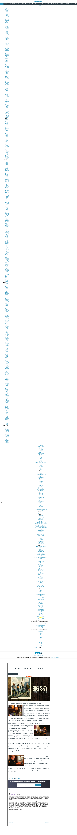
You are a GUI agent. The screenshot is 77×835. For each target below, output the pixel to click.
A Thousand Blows (7, 88)
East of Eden (7, 192)
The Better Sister (7, 397)
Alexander (6, 164)
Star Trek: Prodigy (6, 237)
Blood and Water (6, 184)
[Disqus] (29, 806)
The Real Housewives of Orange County (41, 527)
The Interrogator (40, 490)
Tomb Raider (7, 418)
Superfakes (7, 329)
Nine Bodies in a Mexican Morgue (7, 436)
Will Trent (40, 454)
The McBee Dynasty (41, 521)
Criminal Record (7, 17)
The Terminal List (7, 411)
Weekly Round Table (41, 618)
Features (39, 591)
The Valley (40, 529)
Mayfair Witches (40, 513)
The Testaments (7, 151)
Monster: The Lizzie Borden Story (7, 214)
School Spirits (7, 303)
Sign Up (35, 647)
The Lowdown (41, 542)
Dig (6, 322)
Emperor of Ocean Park (7, 431)
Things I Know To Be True (7, 414)
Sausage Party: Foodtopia (6, 391)
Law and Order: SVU (41, 497)
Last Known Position (7, 375)
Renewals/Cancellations (41, 612)
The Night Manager (6, 407)
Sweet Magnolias (7, 240)
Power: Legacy (40, 583)
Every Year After (7, 363)
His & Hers (7, 199)
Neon (7, 218)
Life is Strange (7, 377)
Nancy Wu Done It (7, 381)
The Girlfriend (7, 403)
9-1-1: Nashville (40, 445)
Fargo (41, 537)
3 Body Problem (6, 160)
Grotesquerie (41, 539)
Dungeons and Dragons (7, 291)
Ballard (7, 349)
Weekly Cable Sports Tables (40, 625)
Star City (6, 61)
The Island (7, 143)
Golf (6, 198)
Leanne (7, 209)
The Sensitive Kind (41, 544)
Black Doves (7, 180)
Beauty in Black (6, 177)
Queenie (6, 135)
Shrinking (6, 58)
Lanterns (40, 556)
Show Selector (7, 3)
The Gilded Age (40, 564)
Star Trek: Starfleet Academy (6, 308)
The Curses (7, 250)
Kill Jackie (7, 373)
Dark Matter (7, 18)
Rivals (7, 138)
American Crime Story (40, 533)
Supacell (6, 238)
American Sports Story (40, 536)
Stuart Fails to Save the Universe (41, 560)
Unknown (6, 419)
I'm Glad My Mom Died (7, 34)
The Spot (6, 149)
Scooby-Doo (7, 231)
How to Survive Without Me (41, 554)
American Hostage (6, 428)
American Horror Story (40, 534)
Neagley (7, 382)
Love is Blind (7, 211)
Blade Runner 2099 (7, 352)
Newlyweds (41, 499)
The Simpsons (41, 491)
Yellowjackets (41, 579)
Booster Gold (41, 548)
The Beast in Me (7, 244)
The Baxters (7, 395)
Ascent (7, 285)
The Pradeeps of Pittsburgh (7, 409)
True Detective (41, 571)
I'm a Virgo (7, 368)
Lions (41, 558)
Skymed (6, 304)
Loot (7, 41)
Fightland (40, 580)
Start (2, 3)
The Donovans (40, 578)
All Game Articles (40, 631)
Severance (7, 55)
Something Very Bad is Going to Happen (7, 234)
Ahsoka (7, 91)
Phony (7, 134)
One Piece (7, 221)
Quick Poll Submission (40, 610)
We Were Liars (6, 421)
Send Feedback (40, 614)
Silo (6, 56)
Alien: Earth (7, 155)
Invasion (6, 37)
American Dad (41, 480)
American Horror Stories (7, 157)
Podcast (41, 608)
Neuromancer (7, 50)
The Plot (6, 145)
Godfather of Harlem (7, 433)
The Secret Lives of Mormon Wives (7, 147)
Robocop (6, 388)
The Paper (7, 340)
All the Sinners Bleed (7, 167)
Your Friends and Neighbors (7, 85)
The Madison (7, 316)
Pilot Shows (41, 606)
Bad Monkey (7, 8)
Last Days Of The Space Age (7, 96)
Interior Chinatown (7, 125)
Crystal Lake (7, 321)
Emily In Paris (7, 193)
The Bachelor (41, 449)
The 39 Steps (7, 242)
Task (40, 562)
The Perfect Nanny (41, 567)
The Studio (7, 78)
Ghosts (41, 463)
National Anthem (40, 504)
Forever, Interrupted (7, 195)
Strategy (41, 643)
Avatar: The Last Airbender (7, 173)
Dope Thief (7, 20)
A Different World (7, 162)
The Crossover (7, 110)
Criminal (7, 358)
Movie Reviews (40, 605)
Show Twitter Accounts (40, 615)
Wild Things (7, 82)
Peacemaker (41, 559)
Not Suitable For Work (7, 129)
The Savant (7, 76)
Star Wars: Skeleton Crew (7, 106)
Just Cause (7, 370)
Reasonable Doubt (7, 137)
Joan (41, 473)
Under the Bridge (6, 153)
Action (41, 638)
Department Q (7, 191)
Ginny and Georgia (7, 197)
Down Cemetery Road (6, 22)
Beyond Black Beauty (7, 351)
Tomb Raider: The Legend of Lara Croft (7, 274)
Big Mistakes (7, 179)
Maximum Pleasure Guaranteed (7, 47)
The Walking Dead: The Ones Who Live (41, 509)
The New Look (6, 74)
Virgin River (7, 278)
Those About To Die (7, 341)
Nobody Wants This (7, 220)
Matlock (41, 464)
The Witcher (7, 269)
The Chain (40, 563)
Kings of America (6, 207)
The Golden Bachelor (40, 451)
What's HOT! (41, 619)
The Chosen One (7, 246)
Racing (41, 640)
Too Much (6, 275)
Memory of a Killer (41, 488)
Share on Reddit (29, 676)
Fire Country (41, 461)
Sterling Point (7, 393)
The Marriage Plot (41, 543)
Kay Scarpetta (6, 372)
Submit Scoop (41, 617)
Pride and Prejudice (6, 224)
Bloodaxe (6, 353)
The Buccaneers (7, 66)
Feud (41, 538)
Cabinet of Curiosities (7, 188)
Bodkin (7, 185)
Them (7, 412)
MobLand (6, 300)
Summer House (40, 519)
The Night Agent (6, 266)
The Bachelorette (40, 450)
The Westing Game (41, 569)
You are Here (41, 587)
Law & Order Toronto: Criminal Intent (40, 474)
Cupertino (40, 456)
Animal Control (40, 481)
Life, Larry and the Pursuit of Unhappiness (40, 557)
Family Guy (41, 485)
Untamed (6, 277)
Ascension (7, 7)
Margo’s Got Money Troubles (7, 44)
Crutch (7, 289)
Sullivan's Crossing (41, 477)
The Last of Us (41, 565)
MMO (41, 645)
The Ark (41, 590)
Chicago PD (41, 495)
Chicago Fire (41, 493)
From (7, 432)
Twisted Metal (7, 342)
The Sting (6, 77)
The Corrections (7, 249)
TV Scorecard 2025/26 (40, 616)
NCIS (41, 465)
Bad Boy (6, 174)
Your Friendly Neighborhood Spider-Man (7, 116)
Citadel (7, 356)
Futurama (6, 123)
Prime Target (7, 54)
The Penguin (41, 566)
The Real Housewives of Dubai (41, 524)
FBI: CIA (41, 460)
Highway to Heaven (41, 487)
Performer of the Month (44, 3)
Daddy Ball (7, 190)
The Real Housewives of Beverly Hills (41, 523)
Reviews (40, 613)
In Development (40, 603)
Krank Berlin (7, 38)
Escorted (6, 360)
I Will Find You (6, 205)
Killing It (7, 324)
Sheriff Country (40, 468)
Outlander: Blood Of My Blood (40, 581)
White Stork (7, 279)
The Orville (7, 144)
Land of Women (7, 40)
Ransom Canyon (6, 227)
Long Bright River (7, 325)
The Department (40, 577)
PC (40, 634)
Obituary (6, 130)
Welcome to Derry (41, 573)
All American (41, 471)
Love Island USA (7, 327)
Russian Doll (7, 229)
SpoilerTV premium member (55, 657)
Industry (41, 555)
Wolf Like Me (7, 346)
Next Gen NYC (40, 518)
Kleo (7, 208)
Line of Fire (41, 498)
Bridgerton (7, 186)
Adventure (40, 639)
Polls (26, 3)
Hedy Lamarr (7, 30)
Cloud (41, 632)
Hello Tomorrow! (7, 32)
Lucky (7, 42)
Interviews (40, 602)
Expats (7, 361)
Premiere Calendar (41, 609)
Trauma (7, 317)
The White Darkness (7, 79)
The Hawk (6, 260)
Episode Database (41, 599)
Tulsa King (7, 318)
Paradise (6, 133)
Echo (7, 93)
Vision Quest (7, 113)
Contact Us (40, 598)
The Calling (7, 334)
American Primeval (6, 169)
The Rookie (41, 452)
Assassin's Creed (7, 171)
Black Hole (7, 181)
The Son (40, 568)
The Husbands (6, 70)
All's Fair (6, 119)
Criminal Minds (7, 288)
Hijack (7, 33)
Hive (7, 367)
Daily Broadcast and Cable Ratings (40, 623)
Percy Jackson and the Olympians (7, 100)
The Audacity (41, 506)
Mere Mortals (7, 48)
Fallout (7, 364)
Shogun (7, 158)
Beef (7, 176)
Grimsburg (40, 486)
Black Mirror (7, 182)
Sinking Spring (7, 57)
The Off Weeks (7, 75)
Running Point (7, 228)
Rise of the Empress (7, 387)
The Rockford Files (41, 501)
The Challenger (7, 400)
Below (7, 178)
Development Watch (41, 597)
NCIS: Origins (41, 467)
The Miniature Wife (7, 339)
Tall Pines (6, 241)
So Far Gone (7, 232)
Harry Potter (41, 552)
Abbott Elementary (41, 446)
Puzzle (41, 644)
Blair (40, 547)
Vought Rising (7, 420)
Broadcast (39, 443)
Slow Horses (7, 59)
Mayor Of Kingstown (7, 299)
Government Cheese (7, 29)
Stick (7, 62)
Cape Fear (7, 15)
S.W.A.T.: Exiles (40, 585)
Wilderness (7, 422)
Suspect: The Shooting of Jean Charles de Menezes (7, 313)
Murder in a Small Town (40, 489)
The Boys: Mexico (7, 398)
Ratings (41, 611)
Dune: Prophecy (40, 550)
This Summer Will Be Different (7, 271)
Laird (7, 295)
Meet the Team (40, 604)
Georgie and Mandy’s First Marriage (40, 462)
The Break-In (7, 330)
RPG (40, 641)
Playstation (40, 635)
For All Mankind (6, 26)
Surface (7, 63)
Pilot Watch (41, 607)
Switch (41, 636)
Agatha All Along (7, 90)
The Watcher (7, 268)
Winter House (41, 531)
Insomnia (6, 294)
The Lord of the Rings (7, 405)
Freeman (6, 323)
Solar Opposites (7, 141)
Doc (40, 484)
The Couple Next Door (40, 586)
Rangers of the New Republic (7, 103)
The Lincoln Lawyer (7, 263)
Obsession (7, 383)
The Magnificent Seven (7, 440)
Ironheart (6, 94)
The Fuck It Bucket (7, 255)
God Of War (7, 366)
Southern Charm (40, 520)
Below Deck (41, 515)
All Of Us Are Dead (7, 165)
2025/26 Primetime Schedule (40, 594)
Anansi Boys (7, 348)
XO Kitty (6, 280)
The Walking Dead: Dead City (40, 508)
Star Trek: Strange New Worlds (7, 310)
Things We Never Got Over (7, 416)
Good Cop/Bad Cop (41, 472)
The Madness (7, 264)
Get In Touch (38, 5)
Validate (39, 647)
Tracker (41, 469)
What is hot (67, 3)
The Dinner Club (7, 251)
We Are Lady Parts (7, 344)
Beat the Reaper (6, 11)
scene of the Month (33, 3)
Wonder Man (7, 114)
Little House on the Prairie (7, 210)
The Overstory (6, 267)
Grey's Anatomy (40, 447)
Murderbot (6, 49)
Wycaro (7, 83)
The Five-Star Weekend (7, 332)
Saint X (7, 139)
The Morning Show (7, 72)
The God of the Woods (7, 259)
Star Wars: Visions (7, 108)
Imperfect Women (6, 36)
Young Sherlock (6, 424)
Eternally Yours (40, 459)
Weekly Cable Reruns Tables (40, 624)
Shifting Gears (41, 448)
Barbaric (6, 175)
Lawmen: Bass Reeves (7, 297)
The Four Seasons (6, 254)
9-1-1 (41, 444)
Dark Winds (41, 512)
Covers (7, 189)
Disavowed (7, 19)
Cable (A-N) (39, 502)
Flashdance (7, 293)
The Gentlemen (7, 257)
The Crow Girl (7, 315)
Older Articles (47, 822)
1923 (7, 283)
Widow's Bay (7, 81)
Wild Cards (40, 478)
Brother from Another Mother (7, 14)
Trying (7, 80)
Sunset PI (40, 500)
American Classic (6, 426)
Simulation (40, 642)
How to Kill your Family (7, 203)
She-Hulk (6, 104)
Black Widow (7, 120)
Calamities (7, 354)
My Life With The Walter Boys (7, 217)
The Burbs (7, 333)
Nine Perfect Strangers (7, 127)
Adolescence (7, 163)
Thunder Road (41, 510)
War (40, 572)
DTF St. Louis (41, 549)
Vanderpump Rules (41, 530)
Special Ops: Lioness (7, 306)
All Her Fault (7, 320)
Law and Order (40, 496)
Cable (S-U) (39, 574)
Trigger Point (7, 276)
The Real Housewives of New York (40, 526)
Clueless (6, 286)
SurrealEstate (41, 589)
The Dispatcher (7, 68)
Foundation (7, 27)
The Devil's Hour (7, 402)
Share (10, 789)
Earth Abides (7, 429)
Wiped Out (7, 345)
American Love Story (41, 535)
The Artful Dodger (6, 142)
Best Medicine (41, 483)
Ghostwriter (7, 28)
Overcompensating (7, 385)
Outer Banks (7, 222)
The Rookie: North (41, 453)
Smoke (7, 60)
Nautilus (41, 505)
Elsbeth (41, 458)
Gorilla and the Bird (41, 551)
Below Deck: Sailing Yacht (41, 517)
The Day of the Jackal (7, 335)
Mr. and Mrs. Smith (7, 380)
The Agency (41, 576)
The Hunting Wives (7, 261)
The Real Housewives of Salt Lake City (41, 528)
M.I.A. (7, 328)
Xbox (41, 637)
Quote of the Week (54, 3)
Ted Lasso (7, 64)
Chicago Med (41, 494)
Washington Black (7, 154)
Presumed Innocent (7, 53)
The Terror (40, 507)
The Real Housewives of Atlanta (41, 522)
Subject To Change (41, 561)
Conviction (7, 121)
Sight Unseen (41, 476)
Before (7, 12)
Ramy (7, 136)
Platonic (7, 51)
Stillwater (6, 394)
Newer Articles (10, 822)
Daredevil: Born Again (7, 92)
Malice (7, 378)
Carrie (7, 355)
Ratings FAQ (41, 627)
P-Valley (41, 582)
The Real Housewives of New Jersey (40, 525)
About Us (40, 595)
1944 (7, 284)
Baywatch (40, 482)
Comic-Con (41, 596)
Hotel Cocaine (7, 434)
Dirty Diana (7, 359)
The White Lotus (40, 570)
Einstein (41, 457)
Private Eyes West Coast (41, 475)
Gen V (7, 365)
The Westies (7, 442)
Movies (13, 3)
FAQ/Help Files (40, 600)
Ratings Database (41, 626)
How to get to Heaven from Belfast (7, 201)
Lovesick (6, 212)
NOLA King (7, 301)
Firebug (7, 24)
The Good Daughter (6, 337)
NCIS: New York (40, 466)
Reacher (6, 386)
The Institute (7, 438)
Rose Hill (6, 389)
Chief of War (7, 16)
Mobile (41, 633)
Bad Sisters (7, 9)
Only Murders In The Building (7, 132)
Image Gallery (41, 601)
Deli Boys (6, 122)
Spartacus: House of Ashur (41, 584)
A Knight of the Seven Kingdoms (41, 546)
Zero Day (6, 281)
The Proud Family (7, 112)
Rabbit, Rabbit (7, 225)
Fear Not (6, 292)
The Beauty (41, 540)
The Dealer (7, 67)
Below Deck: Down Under (41, 516)
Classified (6, 357)
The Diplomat (7, 252)
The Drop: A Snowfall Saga (41, 541)
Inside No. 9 (7, 369)
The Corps (7, 247)
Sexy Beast (7, 302)
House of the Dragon (41, 553)
